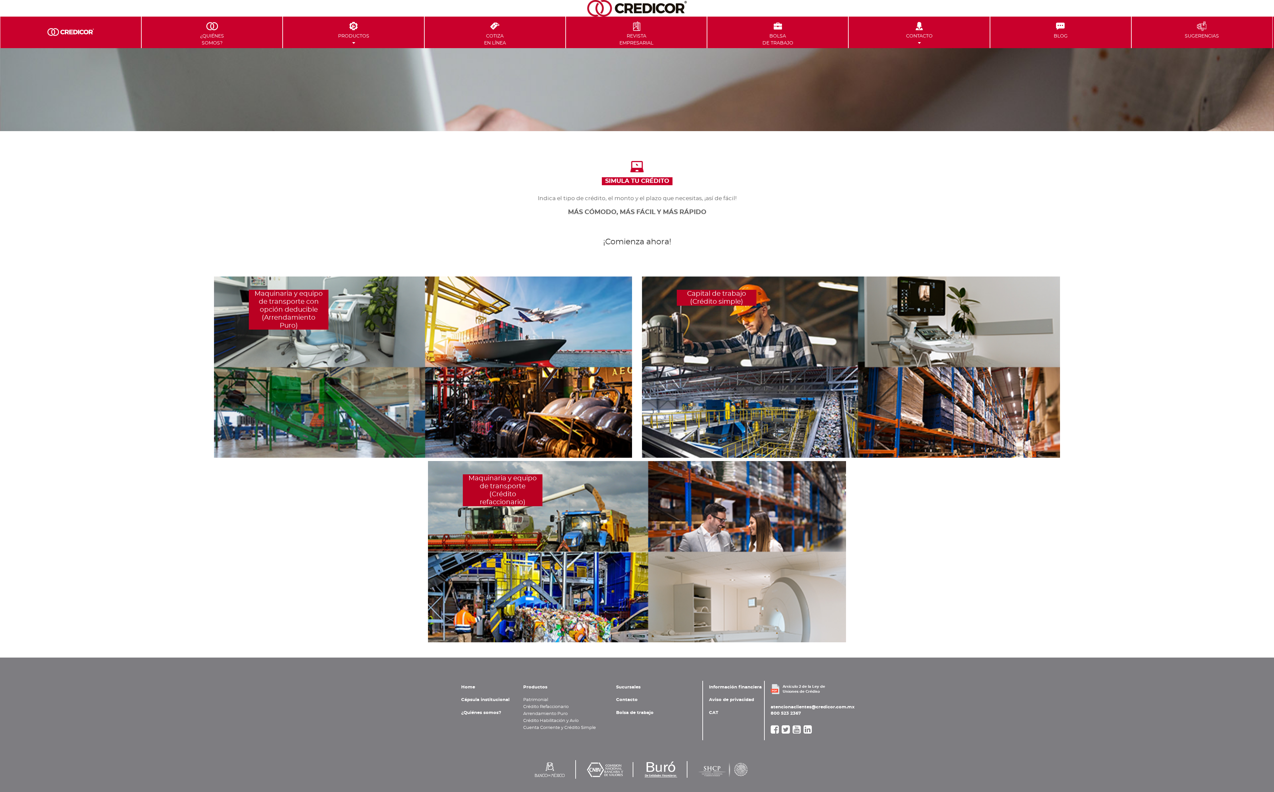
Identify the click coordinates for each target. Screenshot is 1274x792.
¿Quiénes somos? (481, 712)
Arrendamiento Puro (545, 713)
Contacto (919, 36)
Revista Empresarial (636, 39)
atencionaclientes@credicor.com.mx (813, 707)
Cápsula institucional (485, 699)
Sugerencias (1202, 36)
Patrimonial (535, 699)
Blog (1061, 36)
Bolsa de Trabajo (777, 39)
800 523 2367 (786, 713)
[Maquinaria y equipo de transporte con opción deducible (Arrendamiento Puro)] (423, 366)
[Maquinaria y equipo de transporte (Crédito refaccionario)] (637, 551)
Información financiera (735, 687)
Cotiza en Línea (495, 39)
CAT (713, 712)
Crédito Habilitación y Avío (551, 720)
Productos (353, 36)
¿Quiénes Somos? (212, 39)
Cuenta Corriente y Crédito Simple (559, 727)
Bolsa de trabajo (635, 712)
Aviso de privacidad (731, 699)
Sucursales (628, 687)
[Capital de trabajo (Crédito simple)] (851, 366)
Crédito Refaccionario (546, 706)
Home (468, 687)
